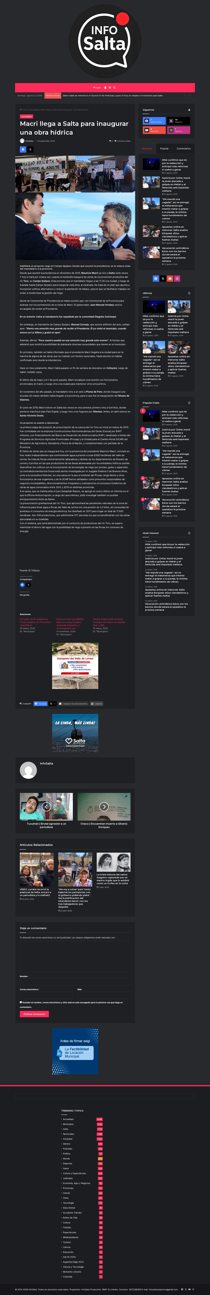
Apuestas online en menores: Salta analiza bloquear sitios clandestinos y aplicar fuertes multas (175, 233)
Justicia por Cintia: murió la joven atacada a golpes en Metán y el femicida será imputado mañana (176, 184)
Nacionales (68, 1134)
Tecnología (68, 1203)
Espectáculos (69, 1232)
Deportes (67, 1163)
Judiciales (68, 1178)
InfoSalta (29, 141)
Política (66, 1153)
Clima (66, 1198)
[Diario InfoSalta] (105, 41)
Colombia (67, 1276)
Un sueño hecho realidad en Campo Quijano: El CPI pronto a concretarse (35, 622)
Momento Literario (72, 1272)
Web (79, 989)
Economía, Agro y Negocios (76, 1183)
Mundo (66, 1158)
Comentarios (184, 148)
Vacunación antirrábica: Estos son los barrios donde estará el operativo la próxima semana (175, 254)
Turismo (67, 1242)
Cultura (66, 1222)
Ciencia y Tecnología (73, 1267)
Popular (164, 148)
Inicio (24, 109)
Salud (66, 1168)
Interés (66, 1193)
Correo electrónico (30, 989)
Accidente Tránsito (72, 1212)
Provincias (68, 1188)
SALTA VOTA (69, 1257)
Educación (68, 1252)
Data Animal (69, 1208)
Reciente (147, 148)
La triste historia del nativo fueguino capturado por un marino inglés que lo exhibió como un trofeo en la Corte (113, 879)
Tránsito (67, 1227)
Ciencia (66, 1247)
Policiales (67, 1148)
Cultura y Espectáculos (74, 1173)
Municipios (68, 1124)
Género (66, 1144)
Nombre (24, 976)
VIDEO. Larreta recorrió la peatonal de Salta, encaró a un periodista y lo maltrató (35, 892)
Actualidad (34, 109)
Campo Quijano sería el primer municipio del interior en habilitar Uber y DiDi (109, 622)
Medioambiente (70, 1237)
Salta (65, 1129)
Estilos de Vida (70, 1217)
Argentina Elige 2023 (73, 1262)
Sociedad (67, 1139)
